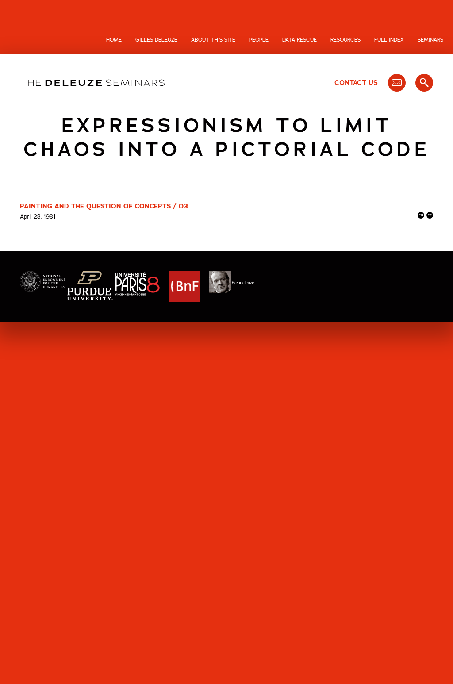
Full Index (389, 39)
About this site (213, 39)
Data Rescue (299, 39)
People (259, 39)
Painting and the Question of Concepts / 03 (104, 206)
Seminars (430, 39)
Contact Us (356, 82)
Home (114, 39)
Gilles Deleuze (156, 39)
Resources (345, 39)
